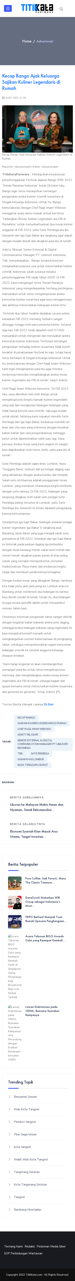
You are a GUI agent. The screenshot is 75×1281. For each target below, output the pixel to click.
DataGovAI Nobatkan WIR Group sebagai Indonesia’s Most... (42, 902)
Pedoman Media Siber (51, 1246)
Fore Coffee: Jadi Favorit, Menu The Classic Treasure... (45, 880)
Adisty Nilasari (28, 734)
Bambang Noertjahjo (27, 1210)
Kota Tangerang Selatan (30, 1184)
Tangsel (19, 1197)
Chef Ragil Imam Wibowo (34, 729)
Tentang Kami (13, 1246)
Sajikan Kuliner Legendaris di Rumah (42, 723)
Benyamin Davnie (25, 1097)
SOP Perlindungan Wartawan (23, 1253)
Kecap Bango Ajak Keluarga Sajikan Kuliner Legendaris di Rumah (31, 82)
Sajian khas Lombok (31, 759)
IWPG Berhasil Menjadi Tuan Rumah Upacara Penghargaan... (45, 919)
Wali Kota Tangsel (26, 1109)
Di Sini (48, 704)
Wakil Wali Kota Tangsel (31, 1159)
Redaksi (30, 1246)
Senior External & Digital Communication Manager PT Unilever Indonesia (43, 744)
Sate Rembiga (40, 753)
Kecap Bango (26, 717)
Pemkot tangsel (25, 1122)
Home (27, 41)
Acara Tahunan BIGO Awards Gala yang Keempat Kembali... (45, 938)
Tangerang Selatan (27, 1172)
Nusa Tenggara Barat (33, 765)
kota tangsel (22, 1147)
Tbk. (20, 753)
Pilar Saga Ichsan (25, 1134)
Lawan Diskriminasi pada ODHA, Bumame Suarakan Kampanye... (42, 1011)
